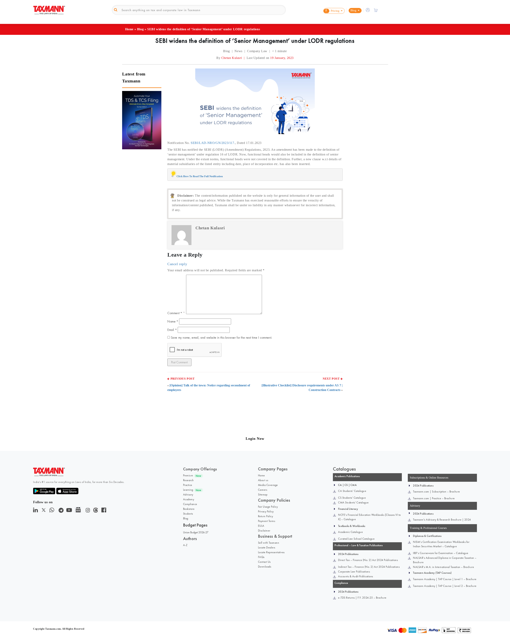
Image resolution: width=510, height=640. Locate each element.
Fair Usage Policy (268, 506)
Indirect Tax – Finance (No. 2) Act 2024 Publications (369, 567)
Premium (188, 475)
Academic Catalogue (350, 532)
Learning (188, 489)
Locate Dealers (266, 547)
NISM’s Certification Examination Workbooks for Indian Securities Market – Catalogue (441, 544)
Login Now (255, 439)
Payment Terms (266, 521)
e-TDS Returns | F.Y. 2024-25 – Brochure (362, 597)
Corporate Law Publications (354, 571)
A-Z (185, 545)
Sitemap (263, 494)
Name (172, 321)
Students (188, 513)
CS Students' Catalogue (352, 497)
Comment (174, 313)
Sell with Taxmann (268, 542)
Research (188, 480)
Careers (262, 489)
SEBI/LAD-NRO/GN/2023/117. (213, 143)
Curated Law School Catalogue (356, 538)
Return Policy (265, 516)
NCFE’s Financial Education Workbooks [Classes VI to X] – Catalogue (369, 517)
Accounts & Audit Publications (355, 576)
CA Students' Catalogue (352, 491)
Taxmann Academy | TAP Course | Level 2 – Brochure (445, 586)
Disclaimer (264, 530)
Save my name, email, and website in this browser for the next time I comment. (221, 337)
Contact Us (264, 562)
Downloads (264, 566)
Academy (188, 499)
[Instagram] (87, 511)
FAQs (261, 557)
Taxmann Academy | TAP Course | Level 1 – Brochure (445, 579)
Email (172, 330)
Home (129, 29)
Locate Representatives (271, 552)
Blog (140, 29)
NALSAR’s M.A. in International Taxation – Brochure (443, 567)
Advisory (188, 494)
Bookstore (189, 509)
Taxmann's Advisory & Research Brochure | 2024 (442, 519)
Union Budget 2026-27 (195, 532)
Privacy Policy (266, 511)
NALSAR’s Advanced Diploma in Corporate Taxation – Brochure (445, 560)
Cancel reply (177, 264)
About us (263, 480)
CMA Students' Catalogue (353, 502)
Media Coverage (268, 485)
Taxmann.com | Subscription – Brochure (436, 491)
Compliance (190, 504)
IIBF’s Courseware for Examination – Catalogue (440, 553)
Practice (187, 485)
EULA (261, 526)
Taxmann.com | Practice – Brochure (434, 498)
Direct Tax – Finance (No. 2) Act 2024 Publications (368, 560)
